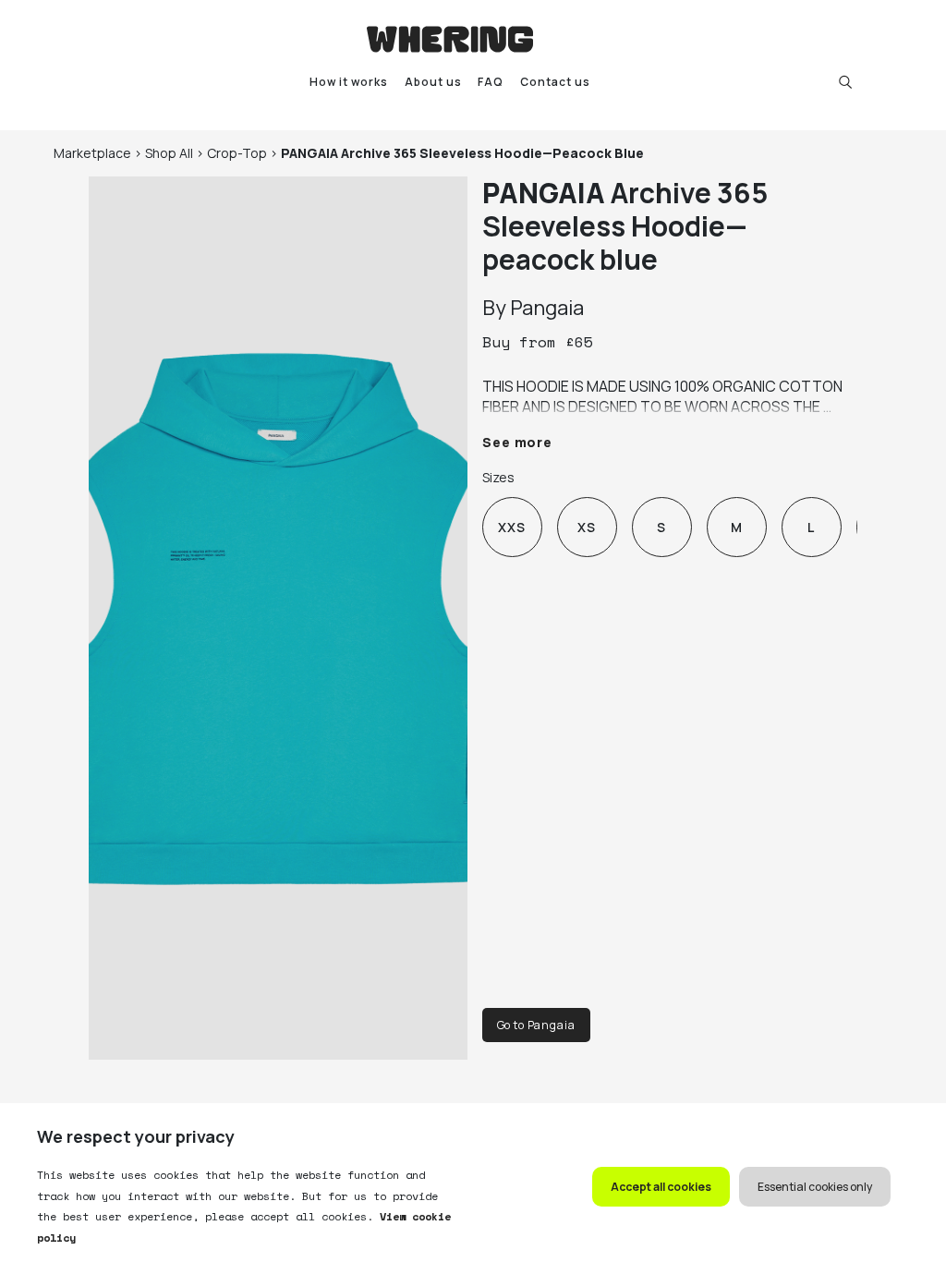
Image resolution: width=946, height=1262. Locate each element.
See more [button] (517, 442)
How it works (348, 82)
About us (433, 82)
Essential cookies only (815, 1187)
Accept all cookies (661, 1187)
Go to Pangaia (536, 1025)
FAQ (490, 82)
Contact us (555, 82)
